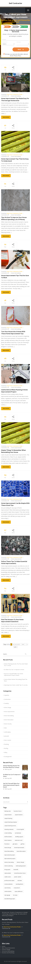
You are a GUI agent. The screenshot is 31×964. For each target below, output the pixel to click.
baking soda (7, 811)
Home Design (7, 707)
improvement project (9, 855)
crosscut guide (20, 829)
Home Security (8, 724)
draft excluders (8, 836)
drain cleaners (8, 840)
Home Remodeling (16, 96)
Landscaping (7, 732)
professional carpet (9, 880)
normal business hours (20, 873)
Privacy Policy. (17, 55)
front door (7, 844)
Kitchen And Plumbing (8, 952)
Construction (7, 699)
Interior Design (6, 949)
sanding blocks (19, 884)
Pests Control (7, 740)
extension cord (18, 840)
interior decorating (9, 862)
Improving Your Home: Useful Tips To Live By (15, 685)
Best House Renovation (8, 948)
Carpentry (6, 695)
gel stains (15, 844)
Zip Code (4, 39)
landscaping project (21, 866)
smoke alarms (7, 891)
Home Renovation (8, 719)
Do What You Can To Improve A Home (14, 669)
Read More (6, 117)
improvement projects (9, 858)
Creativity (6, 703)
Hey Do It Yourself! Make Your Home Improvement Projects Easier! (13, 674)
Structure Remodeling (8, 951)
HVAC (5, 728)
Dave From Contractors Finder (14, 94)
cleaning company (8, 829)
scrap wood (17, 887)
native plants (7, 873)
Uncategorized (7, 756)
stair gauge (7, 895)
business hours (18, 811)
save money (7, 887)
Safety (5, 752)
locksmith (6, 736)
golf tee (22, 844)
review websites (8, 884)
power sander (17, 877)
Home (3, 946)
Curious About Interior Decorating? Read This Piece (15, 680)
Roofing (6, 748)
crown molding (8, 833)
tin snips (15, 895)
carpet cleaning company (10, 822)
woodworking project (9, 898)
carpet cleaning (8, 818)
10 (23, 644)
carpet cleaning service (10, 825)
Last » (15, 647)
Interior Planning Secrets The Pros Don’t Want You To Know (16, 664)
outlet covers (7, 877)
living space (7, 869)
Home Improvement (16, 447)
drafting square (19, 836)
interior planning (8, 866)
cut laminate (18, 833)
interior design (20, 862)
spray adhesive (18, 891)
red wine (19, 880)
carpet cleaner (8, 814)
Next (21, 49)
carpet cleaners (19, 814)
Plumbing (6, 744)
